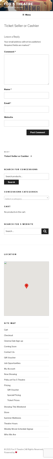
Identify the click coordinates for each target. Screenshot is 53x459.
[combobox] (26, 198)
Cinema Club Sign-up (13, 341)
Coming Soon (10, 346)
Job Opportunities (12, 363)
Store (6, 412)
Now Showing (10, 374)
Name (8, 89)
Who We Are (10, 434)
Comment (10, 52)
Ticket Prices (13, 400)
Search (11, 182)
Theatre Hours (11, 423)
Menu (28, 15)
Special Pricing (14, 395)
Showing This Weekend (15, 407)
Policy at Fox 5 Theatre (14, 380)
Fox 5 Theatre (18, 4)
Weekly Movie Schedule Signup (18, 429)
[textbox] (26, 199)
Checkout (8, 335)
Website (8, 117)
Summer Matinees (12, 418)
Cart (6, 330)
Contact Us (9, 352)
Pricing (7, 385)
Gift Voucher (10, 357)
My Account (9, 369)
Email (7, 103)
